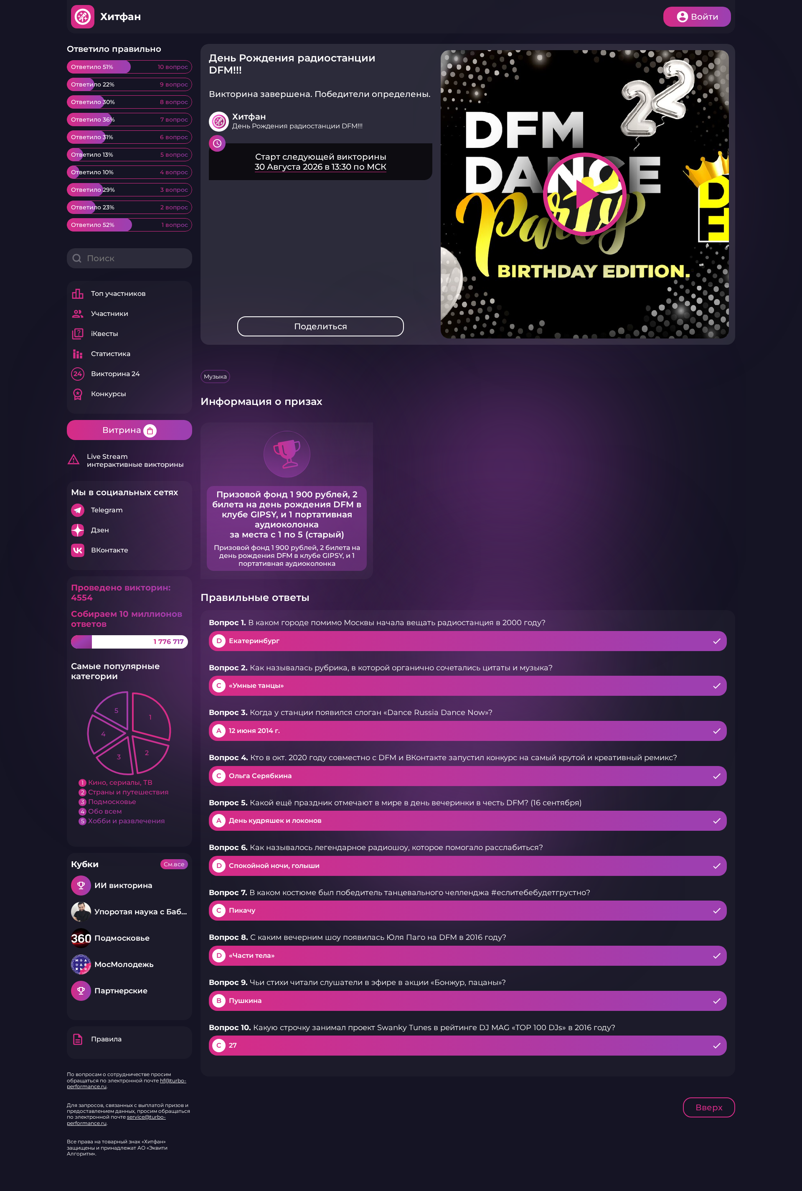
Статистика (100, 354)
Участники (99, 314)
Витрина (128, 430)
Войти (704, 17)
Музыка (215, 376)
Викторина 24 (107, 374)
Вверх (709, 1107)
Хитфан (120, 16)
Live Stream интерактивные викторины (125, 460)
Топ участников (108, 293)
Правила (96, 1039)
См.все (174, 864)
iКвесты (94, 334)
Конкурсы (98, 394)
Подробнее (129, 510)
